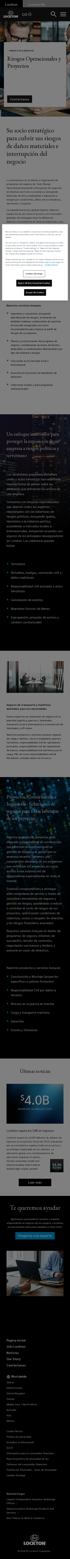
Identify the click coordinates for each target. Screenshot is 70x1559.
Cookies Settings (34, 273)
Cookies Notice (51, 265)
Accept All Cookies (35, 292)
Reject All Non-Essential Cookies (34, 283)
